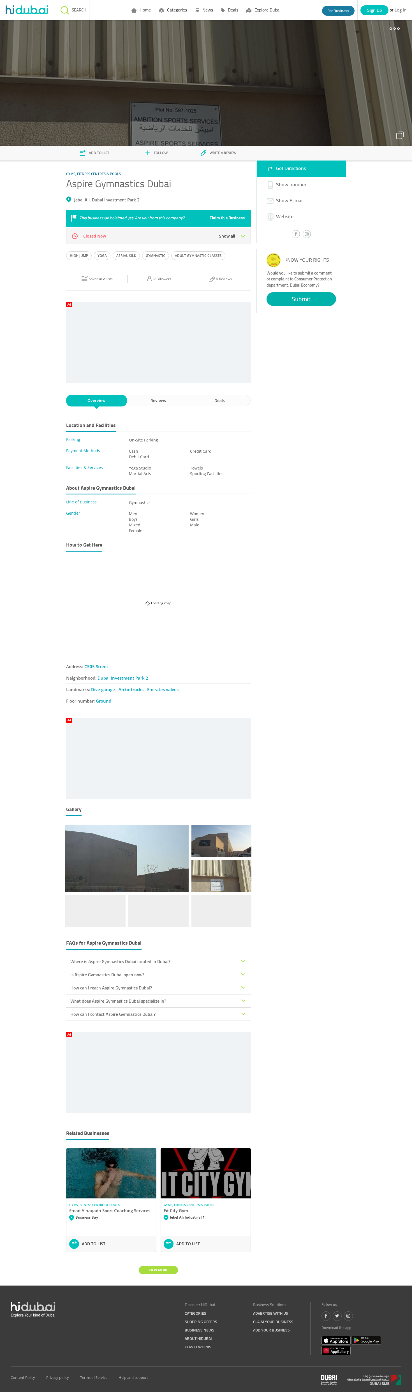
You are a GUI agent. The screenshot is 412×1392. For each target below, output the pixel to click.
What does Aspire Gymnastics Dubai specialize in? (118, 1001)
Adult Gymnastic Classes (198, 255)
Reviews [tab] (158, 400)
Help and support (133, 1377)
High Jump (79, 255)
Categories (176, 10)
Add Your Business (271, 1330)
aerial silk (126, 255)
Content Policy (23, 1377)
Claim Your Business (273, 1321)
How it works (198, 1347)
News (207, 10)
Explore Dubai (266, 10)
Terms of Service (93, 1377)
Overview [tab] (96, 400)
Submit (301, 299)
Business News (199, 1330)
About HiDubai (198, 1338)
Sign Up (374, 10)
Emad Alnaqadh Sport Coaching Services (109, 1210)
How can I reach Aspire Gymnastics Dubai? (111, 988)
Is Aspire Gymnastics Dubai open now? (107, 975)
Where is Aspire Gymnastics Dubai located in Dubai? (120, 961)
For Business (338, 10)
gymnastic (155, 255)
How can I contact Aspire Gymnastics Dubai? (113, 1014)
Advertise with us (270, 1313)
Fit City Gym (176, 1210)
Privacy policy (57, 1377)
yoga (102, 255)
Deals (232, 10)
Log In (400, 10)
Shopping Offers (201, 1321)
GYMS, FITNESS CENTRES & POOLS (94, 1205)
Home (144, 10)
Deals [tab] (219, 400)
